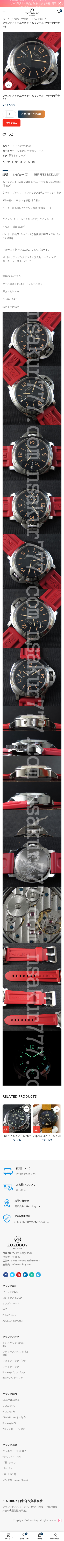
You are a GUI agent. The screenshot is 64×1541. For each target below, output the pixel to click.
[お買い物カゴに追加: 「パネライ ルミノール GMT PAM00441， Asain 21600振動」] (36, 1129)
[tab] (5, 174)
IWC (5, 1309)
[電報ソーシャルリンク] (33, 162)
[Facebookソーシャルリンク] (12, 162)
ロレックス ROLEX (12, 1297)
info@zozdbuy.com (31, 1206)
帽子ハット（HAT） (13, 1456)
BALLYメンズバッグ (13, 1378)
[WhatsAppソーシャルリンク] (29, 162)
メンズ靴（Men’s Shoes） (16, 1480)
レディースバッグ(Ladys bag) (15, 1353)
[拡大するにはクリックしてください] (8, 84)
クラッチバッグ (11, 1366)
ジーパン (7, 1468)
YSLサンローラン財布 (14, 1429)
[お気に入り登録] (4, 134)
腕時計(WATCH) (22, 19)
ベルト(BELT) (9, 1474)
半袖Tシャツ (9, 1462)
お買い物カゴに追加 (31, 114)
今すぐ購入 (11, 122)
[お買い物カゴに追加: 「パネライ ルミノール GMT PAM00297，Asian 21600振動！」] (6, 1129)
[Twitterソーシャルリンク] (16, 162)
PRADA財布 (9, 1411)
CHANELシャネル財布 (14, 1417)
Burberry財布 (9, 1423)
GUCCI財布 (9, 1406)
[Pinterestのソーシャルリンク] (21, 162)
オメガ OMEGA (11, 1303)
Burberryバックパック (14, 1372)
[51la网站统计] (59, 1520)
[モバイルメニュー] (4, 12)
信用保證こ (32, 1221)
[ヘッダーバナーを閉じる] (59, 3)
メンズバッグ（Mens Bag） (13, 1344)
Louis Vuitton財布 (11, 1400)
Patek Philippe (9, 1315)
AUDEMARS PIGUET (13, 1321)
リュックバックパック (14, 1360)
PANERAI (39, 19)
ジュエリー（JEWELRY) (14, 1451)
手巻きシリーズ (35, 151)
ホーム (6, 19)
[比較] (11, 134)
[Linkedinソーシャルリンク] (25, 162)
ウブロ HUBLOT (11, 1291)
